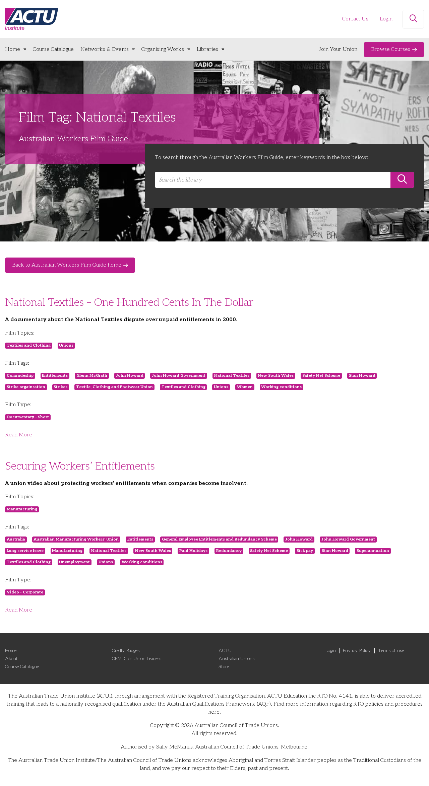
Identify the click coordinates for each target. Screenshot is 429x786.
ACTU (225, 650)
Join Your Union (338, 49)
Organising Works (162, 49)
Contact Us (355, 19)
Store (224, 666)
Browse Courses (390, 49)
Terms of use (391, 650)
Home (12, 49)
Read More (18, 435)
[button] (413, 19)
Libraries (207, 49)
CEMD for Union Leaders (136, 658)
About (11, 658)
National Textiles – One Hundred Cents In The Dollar (129, 302)
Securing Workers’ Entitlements (80, 466)
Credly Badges (125, 650)
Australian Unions (236, 658)
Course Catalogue (53, 49)
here (214, 712)
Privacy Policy (357, 650)
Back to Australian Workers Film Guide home (66, 265)
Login (385, 19)
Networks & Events (104, 49)
